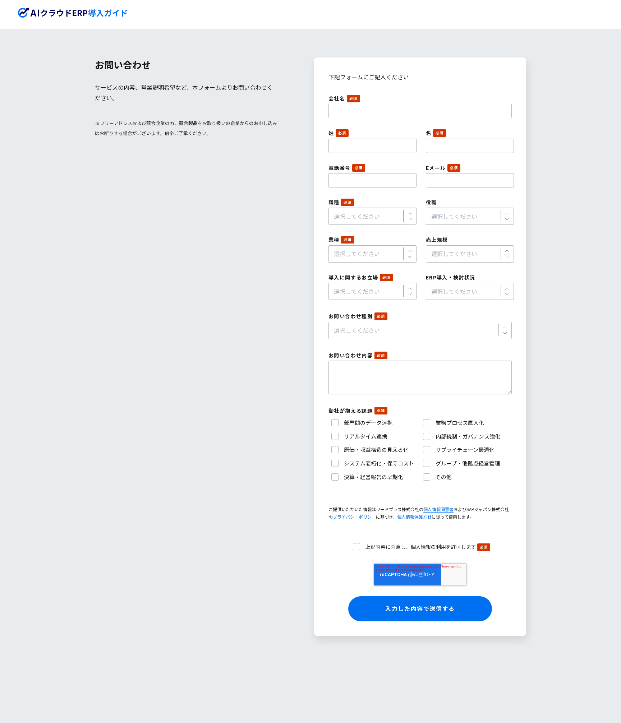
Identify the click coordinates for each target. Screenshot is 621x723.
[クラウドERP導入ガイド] (73, 12)
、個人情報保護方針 (412, 517)
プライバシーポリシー (354, 517)
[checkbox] (420, 450)
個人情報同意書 (438, 509)
